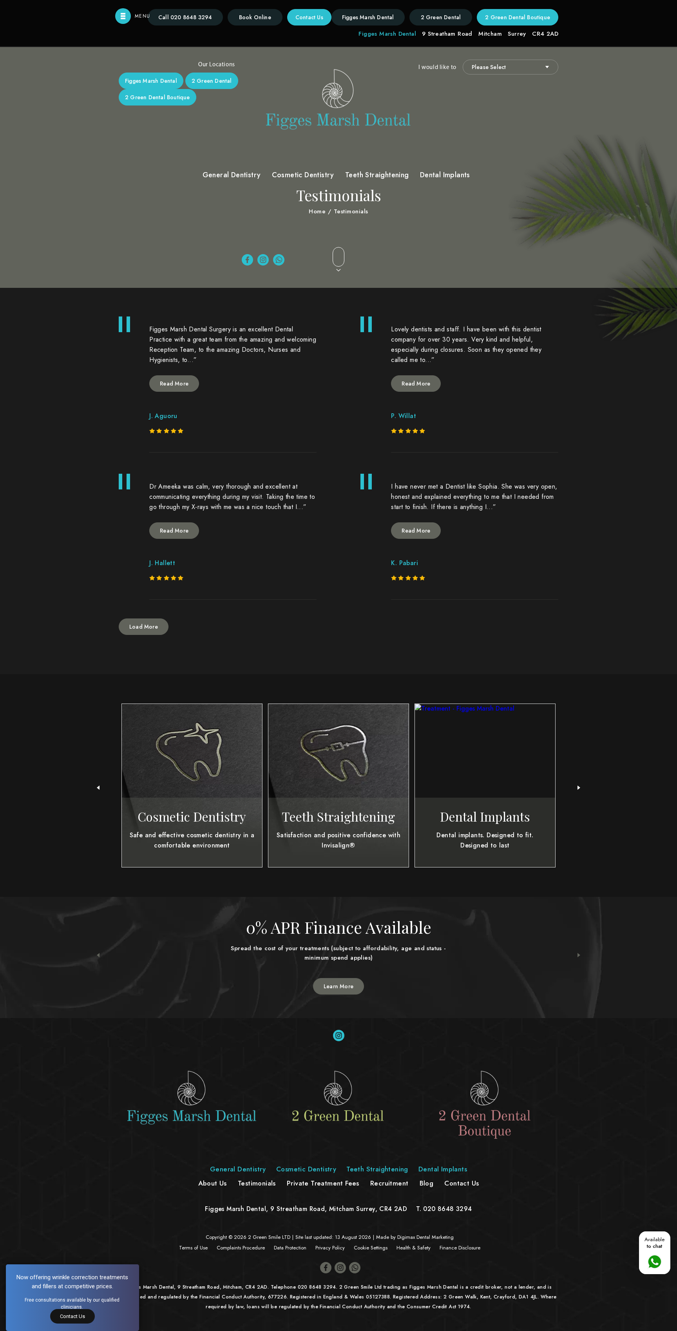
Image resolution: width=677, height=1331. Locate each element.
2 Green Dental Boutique (517, 17)
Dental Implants (445, 175)
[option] (338, 955)
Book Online (255, 17)
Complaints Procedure (241, 1247)
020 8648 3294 (185, 17)
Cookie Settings (370, 1247)
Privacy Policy (330, 1247)
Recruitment (389, 1183)
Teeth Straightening (377, 175)
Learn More (338, 986)
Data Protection (290, 1247)
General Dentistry (232, 175)
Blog (427, 1183)
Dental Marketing (435, 1237)
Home (317, 211)
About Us (212, 1183)
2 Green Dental (441, 17)
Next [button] (578, 955)
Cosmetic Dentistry (303, 175)
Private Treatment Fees (323, 1183)
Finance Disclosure (460, 1247)
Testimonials (257, 1183)
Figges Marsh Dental (368, 17)
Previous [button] (98, 955)
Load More (143, 627)
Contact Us (309, 17)
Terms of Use (193, 1247)
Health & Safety (413, 1247)
